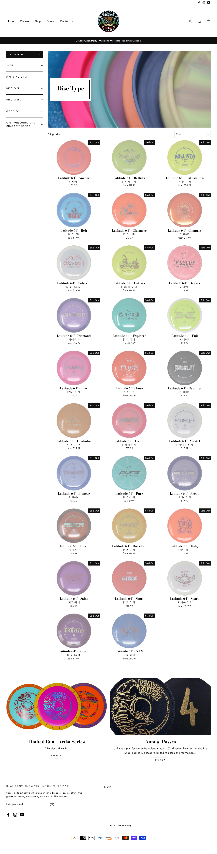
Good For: (14, 111)
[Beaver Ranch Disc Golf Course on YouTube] (22, 815)
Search (107, 786)
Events (50, 21)
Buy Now (56, 755)
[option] (108, 41)
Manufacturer (17, 76)
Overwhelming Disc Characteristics (21, 124)
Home (10, 21)
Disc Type (13, 88)
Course (24, 21)
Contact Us (66, 21)
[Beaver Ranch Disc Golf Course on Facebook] (8, 815)
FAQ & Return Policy (120, 825)
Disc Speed (14, 99)
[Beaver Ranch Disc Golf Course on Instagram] (15, 815)
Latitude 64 (16, 54)
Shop (37, 21)
